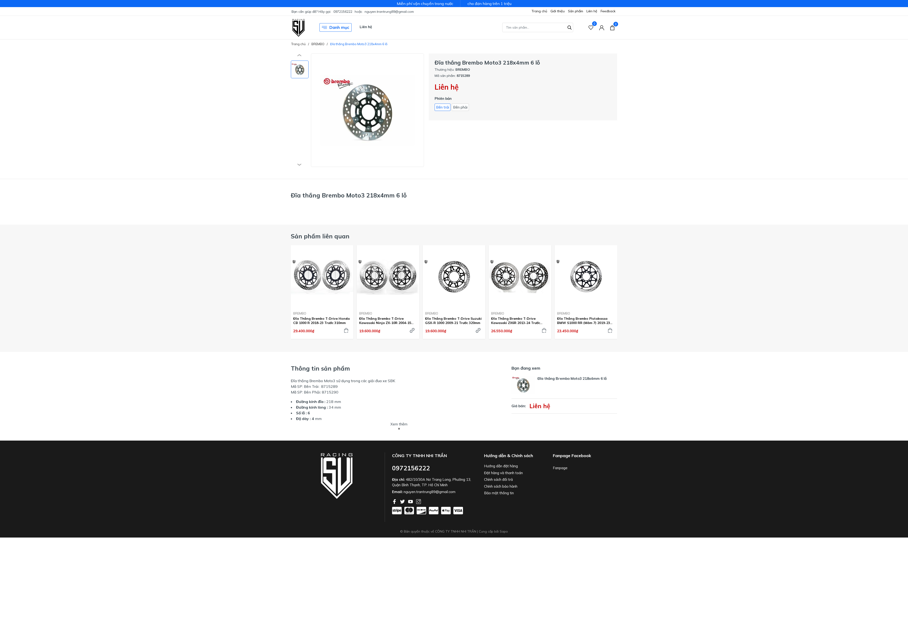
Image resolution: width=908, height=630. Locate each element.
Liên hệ (591, 11)
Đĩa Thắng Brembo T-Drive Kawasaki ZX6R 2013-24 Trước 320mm (515, 320)
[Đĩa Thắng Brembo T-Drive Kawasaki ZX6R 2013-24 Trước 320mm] (520, 276)
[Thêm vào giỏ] (346, 330)
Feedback (608, 11)
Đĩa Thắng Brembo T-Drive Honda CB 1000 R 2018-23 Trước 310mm (321, 320)
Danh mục (339, 27)
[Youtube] (411, 501)
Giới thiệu (557, 11)
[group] (367, 110)
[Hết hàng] (412, 330)
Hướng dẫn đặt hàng (501, 466)
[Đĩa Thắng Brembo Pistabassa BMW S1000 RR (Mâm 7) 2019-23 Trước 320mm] (586, 276)
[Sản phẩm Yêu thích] (591, 28)
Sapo (504, 531)
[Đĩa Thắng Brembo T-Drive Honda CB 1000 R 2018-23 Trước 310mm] (322, 276)
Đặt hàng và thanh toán (503, 473)
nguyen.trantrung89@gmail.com (389, 11)
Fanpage (560, 468)
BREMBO (299, 313)
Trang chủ (539, 11)
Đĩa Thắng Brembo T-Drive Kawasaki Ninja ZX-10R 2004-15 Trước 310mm (385, 320)
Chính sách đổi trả (498, 479)
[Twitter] (403, 501)
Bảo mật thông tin (499, 493)
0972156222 (342, 11)
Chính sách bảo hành (500, 486)
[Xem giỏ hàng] (612, 27)
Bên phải (460, 107)
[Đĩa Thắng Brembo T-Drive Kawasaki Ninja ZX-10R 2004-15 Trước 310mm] (388, 276)
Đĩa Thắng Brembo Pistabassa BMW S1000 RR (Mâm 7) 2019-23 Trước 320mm (583, 320)
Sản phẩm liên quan (320, 236)
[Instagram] (418, 501)
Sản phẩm (575, 11)
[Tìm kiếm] (569, 27)
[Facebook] (395, 501)
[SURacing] (298, 27)
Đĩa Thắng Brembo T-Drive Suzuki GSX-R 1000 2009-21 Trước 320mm (453, 320)
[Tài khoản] (601, 28)
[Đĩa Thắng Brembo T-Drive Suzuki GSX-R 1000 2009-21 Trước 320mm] (454, 276)
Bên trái (442, 107)
